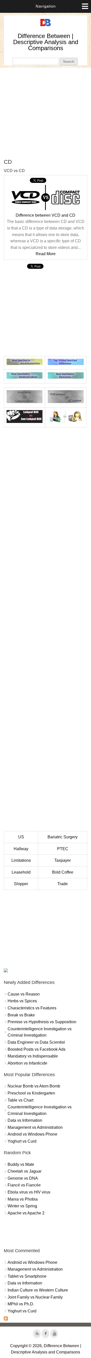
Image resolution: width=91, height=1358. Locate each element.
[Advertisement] (45, 113)
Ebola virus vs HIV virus (29, 1192)
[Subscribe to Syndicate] (6, 1319)
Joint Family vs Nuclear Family (35, 1297)
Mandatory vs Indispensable (33, 1056)
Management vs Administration (35, 1127)
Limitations (21, 860)
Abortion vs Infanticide (27, 1063)
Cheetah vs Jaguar (24, 1171)
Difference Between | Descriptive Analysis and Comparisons (45, 41)
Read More (46, 254)
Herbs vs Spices (22, 1001)
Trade (62, 884)
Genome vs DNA (23, 1178)
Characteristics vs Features (32, 1008)
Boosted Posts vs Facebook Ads (36, 1049)
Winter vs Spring (22, 1206)
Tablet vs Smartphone (27, 1276)
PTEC (62, 849)
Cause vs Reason (24, 994)
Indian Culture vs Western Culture (38, 1290)
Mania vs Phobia (23, 1199)
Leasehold (21, 872)
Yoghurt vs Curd (22, 1141)
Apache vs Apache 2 (26, 1213)
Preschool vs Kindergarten (31, 1093)
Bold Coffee (62, 872)
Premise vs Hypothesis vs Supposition (42, 1022)
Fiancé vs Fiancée (24, 1185)
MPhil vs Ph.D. (21, 1304)
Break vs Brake (21, 1015)
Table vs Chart (20, 1100)
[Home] (45, 26)
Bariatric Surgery (63, 837)
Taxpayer (62, 860)
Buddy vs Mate (21, 1164)
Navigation (46, 6)
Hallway (21, 849)
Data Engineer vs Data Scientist (36, 1042)
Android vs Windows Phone (32, 1134)
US (21, 837)
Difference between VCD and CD (45, 215)
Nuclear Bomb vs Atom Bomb (34, 1086)
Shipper (21, 884)
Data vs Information (25, 1120)
